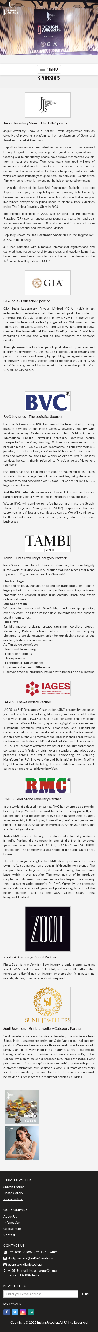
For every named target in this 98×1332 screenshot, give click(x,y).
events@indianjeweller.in (25, 1264)
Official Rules (12, 1228)
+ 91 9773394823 (46, 1252)
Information (11, 1222)
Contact (9, 1235)
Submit (86, 1294)
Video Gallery (13, 1199)
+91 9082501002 (20, 1252)
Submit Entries (13, 1187)
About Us (10, 1216)
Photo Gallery (13, 1193)
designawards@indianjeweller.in (30, 1258)
